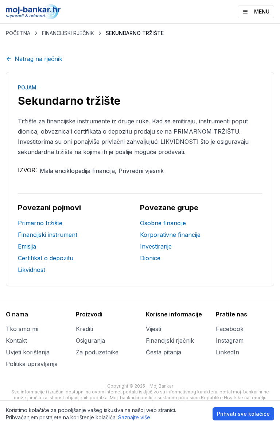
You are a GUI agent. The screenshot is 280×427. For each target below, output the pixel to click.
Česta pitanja (163, 352)
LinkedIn (227, 352)
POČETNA (18, 33)
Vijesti (153, 328)
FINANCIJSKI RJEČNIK (68, 33)
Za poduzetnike (97, 352)
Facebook (230, 328)
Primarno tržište (40, 223)
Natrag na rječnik (38, 58)
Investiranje (156, 246)
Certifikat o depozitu (45, 258)
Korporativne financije (170, 234)
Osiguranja (90, 340)
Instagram (230, 340)
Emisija (27, 246)
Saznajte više (134, 417)
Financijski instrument (47, 234)
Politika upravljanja (32, 364)
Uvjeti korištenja (28, 352)
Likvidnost (31, 269)
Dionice (150, 258)
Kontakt (16, 340)
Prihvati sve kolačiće (243, 414)
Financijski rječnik (170, 340)
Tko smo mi (22, 328)
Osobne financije (163, 223)
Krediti (84, 328)
